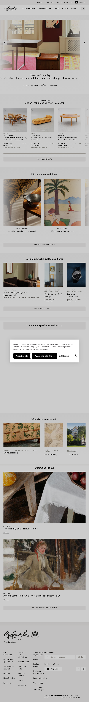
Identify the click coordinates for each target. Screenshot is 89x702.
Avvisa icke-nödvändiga (44, 355)
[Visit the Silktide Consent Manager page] (75, 356)
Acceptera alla (22, 355)
